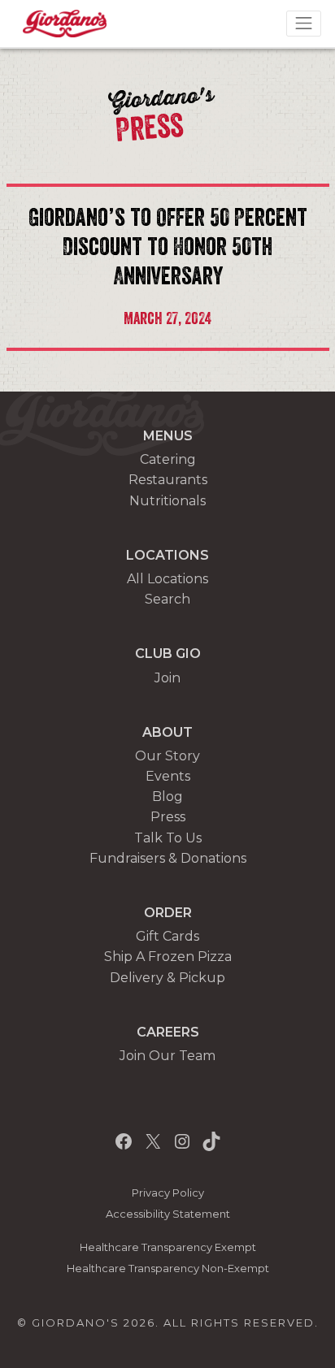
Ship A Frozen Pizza (168, 956)
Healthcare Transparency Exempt (168, 1247)
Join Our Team (167, 1055)
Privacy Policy (168, 1193)
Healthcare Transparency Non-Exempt (168, 1268)
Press (167, 817)
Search (167, 599)
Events (168, 776)
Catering (168, 459)
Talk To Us (168, 838)
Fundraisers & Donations (167, 858)
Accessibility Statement (168, 1214)
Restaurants (167, 479)
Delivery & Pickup (167, 977)
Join (167, 678)
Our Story (167, 756)
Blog (167, 796)
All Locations (167, 579)
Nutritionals (167, 501)
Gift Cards (167, 936)
